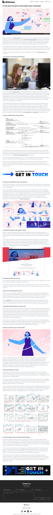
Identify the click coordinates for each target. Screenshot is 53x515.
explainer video (16, 38)
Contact (47, 1)
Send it (42, 498)
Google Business (27, 112)
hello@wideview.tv (26, 485)
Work (31, 1)
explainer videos (16, 91)
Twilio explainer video (25, 198)
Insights (36, 1)
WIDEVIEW (8, 300)
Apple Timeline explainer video (21, 154)
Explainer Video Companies (30, 39)
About (42, 1)
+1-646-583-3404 (26, 486)
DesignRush (35, 112)
